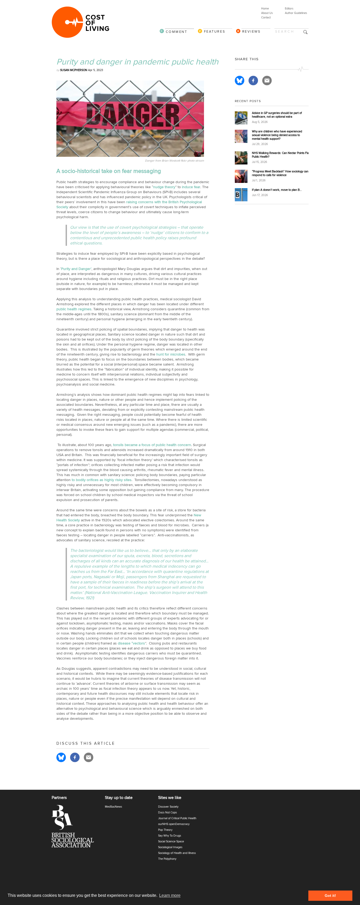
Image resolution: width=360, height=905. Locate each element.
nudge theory (164, 187)
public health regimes (73, 309)
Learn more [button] (170, 895)
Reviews (251, 31)
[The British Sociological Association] (76, 828)
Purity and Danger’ (76, 269)
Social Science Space (171, 841)
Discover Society (168, 806)
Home (265, 8)
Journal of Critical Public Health (177, 818)
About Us (267, 13)
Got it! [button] (330, 895)
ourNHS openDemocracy (173, 824)
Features (215, 31)
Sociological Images (170, 847)
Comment (176, 32)
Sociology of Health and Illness (177, 853)
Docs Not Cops (167, 812)
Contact (266, 17)
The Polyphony (167, 859)
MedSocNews (113, 806)
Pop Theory (165, 830)
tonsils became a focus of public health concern (152, 445)
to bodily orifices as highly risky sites (102, 480)
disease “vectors (131, 643)
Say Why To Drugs (169, 835)
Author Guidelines (296, 13)
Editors (289, 8)
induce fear (191, 187)
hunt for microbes (170, 354)
